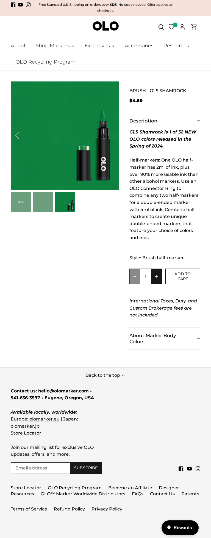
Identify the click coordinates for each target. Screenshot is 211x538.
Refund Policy (69, 509)
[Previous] (24, 135)
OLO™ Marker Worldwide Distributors (83, 493)
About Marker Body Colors (152, 338)
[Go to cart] (194, 26)
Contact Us (162, 493)
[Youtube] (20, 5)
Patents (190, 493)
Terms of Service (29, 509)
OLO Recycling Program (75, 487)
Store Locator (26, 433)
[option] (65, 135)
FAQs (137, 493)
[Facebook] (13, 5)
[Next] (105, 135)
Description (143, 121)
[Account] (182, 26)
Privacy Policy (106, 509)
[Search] (161, 26)
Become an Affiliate (130, 487)
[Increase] (156, 276)
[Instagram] (28, 5)
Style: (135, 257)
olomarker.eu (44, 419)
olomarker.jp (25, 426)
